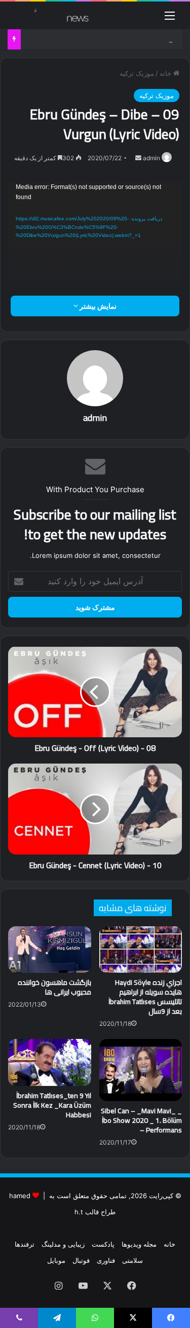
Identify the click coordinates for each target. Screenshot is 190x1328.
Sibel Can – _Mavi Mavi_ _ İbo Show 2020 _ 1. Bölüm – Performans (141, 1120)
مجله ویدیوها (139, 1244)
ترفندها (24, 1244)
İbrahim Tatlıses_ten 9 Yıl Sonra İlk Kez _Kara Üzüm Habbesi (52, 1105)
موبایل (56, 1260)
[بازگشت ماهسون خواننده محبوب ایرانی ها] (49, 949)
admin (151, 158)
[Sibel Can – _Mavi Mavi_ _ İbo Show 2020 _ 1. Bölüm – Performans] (140, 1070)
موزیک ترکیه (137, 73)
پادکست (103, 1244)
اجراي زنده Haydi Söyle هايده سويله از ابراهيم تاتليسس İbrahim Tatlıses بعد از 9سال (145, 997)
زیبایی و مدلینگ (63, 1244)
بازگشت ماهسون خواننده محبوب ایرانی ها (54, 987)
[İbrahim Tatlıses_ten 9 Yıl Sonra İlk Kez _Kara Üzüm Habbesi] (49, 1062)
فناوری (106, 1260)
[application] (95, 231)
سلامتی (132, 1260)
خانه (166, 73)
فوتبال (81, 1260)
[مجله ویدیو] (48, 15)
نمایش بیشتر (97, 306)
